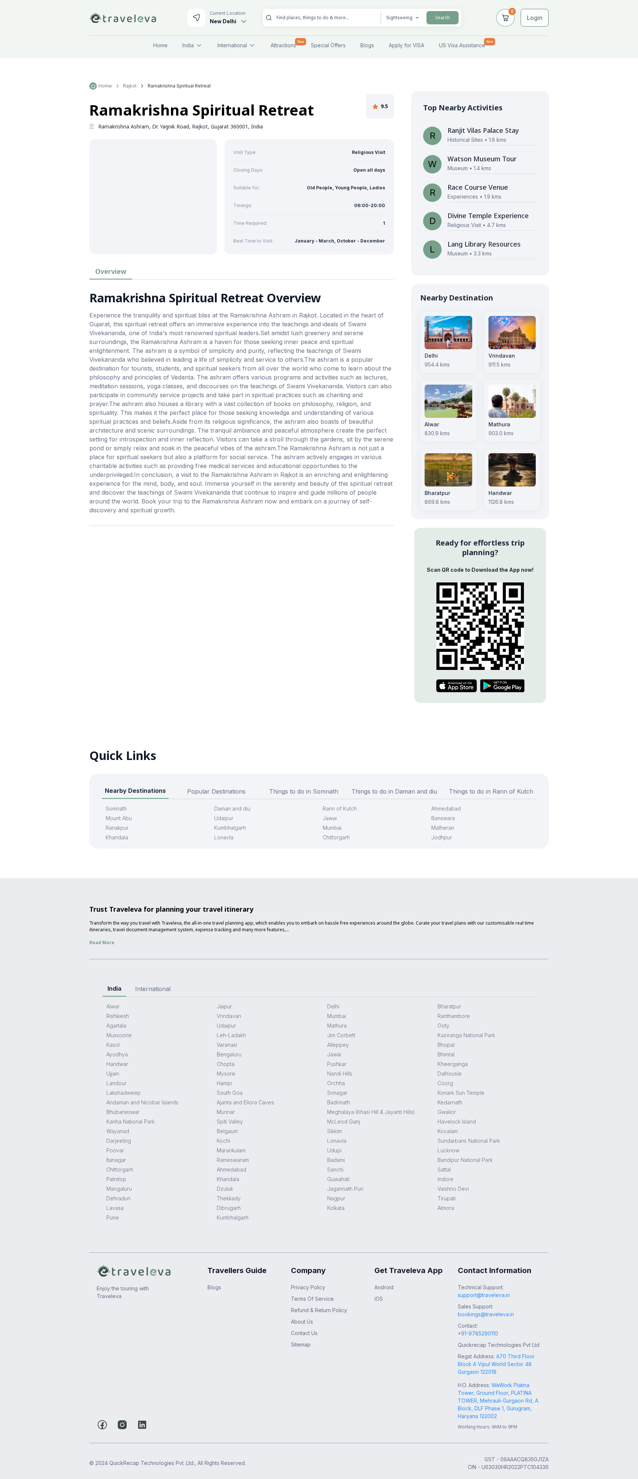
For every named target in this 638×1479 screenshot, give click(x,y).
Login (534, 17)
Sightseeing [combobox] (399, 17)
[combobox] (326, 17)
